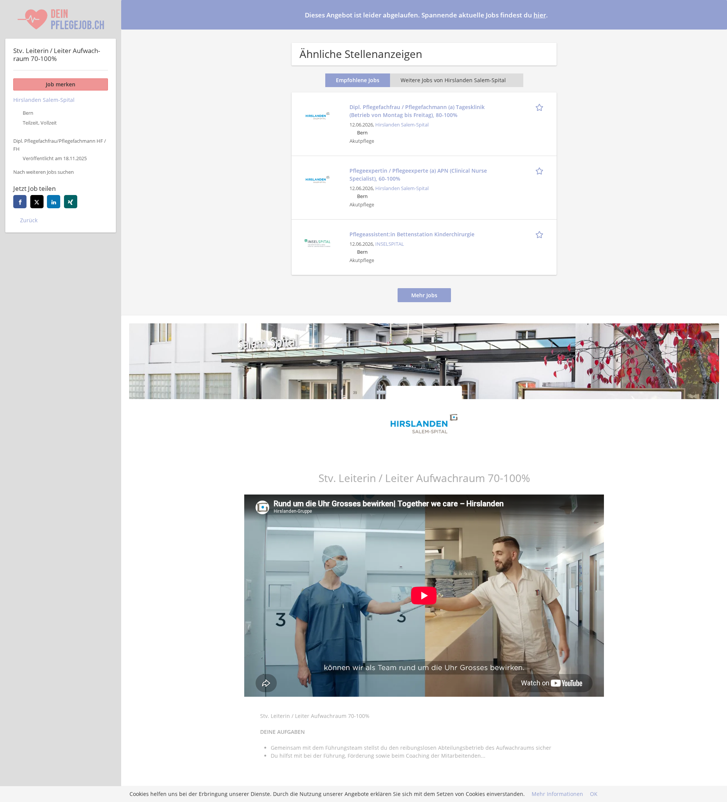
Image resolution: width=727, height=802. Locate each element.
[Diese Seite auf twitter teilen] (37, 201)
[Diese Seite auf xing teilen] (70, 201)
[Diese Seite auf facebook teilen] (20, 201)
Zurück (28, 220)
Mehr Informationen (557, 794)
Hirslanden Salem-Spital (402, 125)
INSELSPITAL (389, 244)
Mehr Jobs (424, 295)
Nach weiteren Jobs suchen (43, 172)
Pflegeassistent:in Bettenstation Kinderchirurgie (411, 234)
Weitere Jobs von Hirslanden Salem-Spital (453, 80)
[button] (715, 14)
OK (594, 794)
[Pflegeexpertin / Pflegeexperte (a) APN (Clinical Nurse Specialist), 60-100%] (317, 178)
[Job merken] (540, 106)
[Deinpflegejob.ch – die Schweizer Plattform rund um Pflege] (60, 19)
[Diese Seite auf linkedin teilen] (53, 201)
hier (540, 15)
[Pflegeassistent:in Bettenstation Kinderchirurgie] (317, 242)
